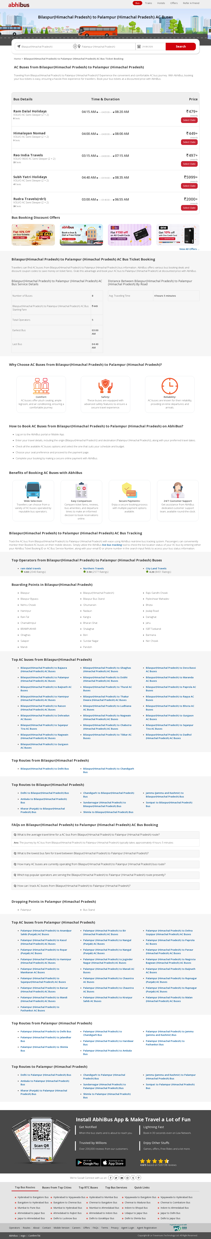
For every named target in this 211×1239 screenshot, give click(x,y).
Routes (26, 1227)
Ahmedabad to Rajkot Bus (67, 1213)
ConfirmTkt (34, 1235)
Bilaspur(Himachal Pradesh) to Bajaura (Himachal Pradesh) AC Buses (44, 669)
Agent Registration (147, 1227)
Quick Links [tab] (142, 1187)
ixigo (23, 1235)
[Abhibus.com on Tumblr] (133, 1177)
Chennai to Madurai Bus (138, 1202)
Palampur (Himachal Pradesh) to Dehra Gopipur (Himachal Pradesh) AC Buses (169, 932)
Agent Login (127, 1227)
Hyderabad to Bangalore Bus (33, 1197)
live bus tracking (112, 544)
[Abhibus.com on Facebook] (110, 1177)
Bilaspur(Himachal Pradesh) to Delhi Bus (45, 768)
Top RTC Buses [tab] (88, 1187)
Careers (76, 1227)
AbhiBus (13, 1235)
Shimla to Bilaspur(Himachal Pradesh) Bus (108, 812)
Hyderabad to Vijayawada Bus (69, 1197)
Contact (46, 1227)
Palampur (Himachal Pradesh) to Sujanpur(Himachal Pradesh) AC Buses (43, 980)
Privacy (115, 1227)
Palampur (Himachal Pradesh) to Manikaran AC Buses (40, 970)
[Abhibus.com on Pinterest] (138, 1177)
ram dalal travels (31, 568)
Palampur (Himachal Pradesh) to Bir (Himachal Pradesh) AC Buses (104, 932)
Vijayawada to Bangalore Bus (140, 1197)
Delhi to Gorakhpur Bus (101, 1218)
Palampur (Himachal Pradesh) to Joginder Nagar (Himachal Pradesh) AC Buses (108, 961)
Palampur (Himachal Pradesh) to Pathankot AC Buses (40, 1008)
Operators (15, 1227)
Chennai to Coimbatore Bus (175, 1202)
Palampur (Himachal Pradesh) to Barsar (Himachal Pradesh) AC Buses (44, 989)
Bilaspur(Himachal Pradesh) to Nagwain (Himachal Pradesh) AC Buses (44, 736)
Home (17, 58)
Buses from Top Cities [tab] (56, 1187)
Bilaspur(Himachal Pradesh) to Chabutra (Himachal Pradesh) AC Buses (107, 726)
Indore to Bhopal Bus (136, 1207)
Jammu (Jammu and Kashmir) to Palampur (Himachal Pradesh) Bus (171, 1076)
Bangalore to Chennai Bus (67, 1202)
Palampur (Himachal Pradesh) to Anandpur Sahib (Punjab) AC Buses (46, 932)
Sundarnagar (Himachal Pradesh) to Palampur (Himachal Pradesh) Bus (104, 1086)
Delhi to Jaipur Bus (170, 1218)
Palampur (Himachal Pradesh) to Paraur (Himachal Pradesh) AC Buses (169, 951)
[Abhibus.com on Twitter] (116, 1177)
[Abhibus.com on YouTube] (121, 1177)
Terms (105, 1227)
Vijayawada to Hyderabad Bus (177, 1197)
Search (181, 46)
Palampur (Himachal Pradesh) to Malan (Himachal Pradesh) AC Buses (169, 999)
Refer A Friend (191, 3)
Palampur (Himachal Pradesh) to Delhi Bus (46, 1031)
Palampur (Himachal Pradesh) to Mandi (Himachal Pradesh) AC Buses (44, 999)
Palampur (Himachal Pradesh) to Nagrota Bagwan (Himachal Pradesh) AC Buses (171, 961)
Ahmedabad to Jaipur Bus (31, 1213)
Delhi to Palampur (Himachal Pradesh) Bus (46, 1074)
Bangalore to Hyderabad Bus (33, 1202)
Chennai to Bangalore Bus (103, 1202)
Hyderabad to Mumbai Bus (103, 1197)
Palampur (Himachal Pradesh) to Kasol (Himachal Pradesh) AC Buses (44, 941)
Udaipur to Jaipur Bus (136, 1213)
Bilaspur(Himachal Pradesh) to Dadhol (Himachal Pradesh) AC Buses (169, 736)
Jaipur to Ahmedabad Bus (31, 1218)
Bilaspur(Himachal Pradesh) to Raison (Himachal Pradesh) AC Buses (43, 707)
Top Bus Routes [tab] (25, 1187)
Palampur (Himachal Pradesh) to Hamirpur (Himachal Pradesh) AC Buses (46, 961)
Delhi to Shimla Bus (135, 1218)
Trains (148, 3)
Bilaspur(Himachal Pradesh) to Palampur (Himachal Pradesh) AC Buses (45, 679)
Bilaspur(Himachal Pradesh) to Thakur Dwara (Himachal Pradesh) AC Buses (106, 698)
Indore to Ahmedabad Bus (175, 1207)
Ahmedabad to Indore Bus (103, 1213)
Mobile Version (61, 1227)
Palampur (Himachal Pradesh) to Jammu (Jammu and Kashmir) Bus (170, 1033)
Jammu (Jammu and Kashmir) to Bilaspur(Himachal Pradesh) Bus (165, 794)
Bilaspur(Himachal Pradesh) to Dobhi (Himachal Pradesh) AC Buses (105, 679)
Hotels (161, 3)
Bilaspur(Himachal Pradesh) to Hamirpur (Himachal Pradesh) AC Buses (45, 698)
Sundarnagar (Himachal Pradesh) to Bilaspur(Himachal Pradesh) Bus (104, 804)
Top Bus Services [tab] (116, 1187)
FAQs (95, 1227)
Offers (174, 3)
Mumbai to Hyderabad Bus (67, 1207)
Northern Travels (93, 568)
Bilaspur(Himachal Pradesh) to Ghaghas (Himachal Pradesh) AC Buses (107, 669)
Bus (137, 3)
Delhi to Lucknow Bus (65, 1218)
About (36, 1227)
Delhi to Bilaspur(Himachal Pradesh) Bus (45, 792)
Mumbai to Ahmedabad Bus (104, 1207)
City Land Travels (156, 568)
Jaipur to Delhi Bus (170, 1213)
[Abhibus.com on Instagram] (127, 1177)
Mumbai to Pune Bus (29, 1207)
